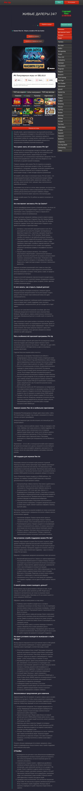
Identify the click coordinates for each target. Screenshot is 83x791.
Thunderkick (61, 66)
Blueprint (60, 74)
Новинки (18, 96)
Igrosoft (60, 89)
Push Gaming (62, 77)
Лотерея (60, 35)
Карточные (49, 96)
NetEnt (60, 48)
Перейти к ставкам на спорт (34, 41)
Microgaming (62, 51)
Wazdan (60, 106)
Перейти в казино (34, 36)
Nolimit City (61, 92)
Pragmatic (61, 69)
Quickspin (61, 63)
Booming (60, 115)
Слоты (28, 96)
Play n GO (61, 57)
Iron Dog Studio (62, 144)
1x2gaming (61, 142)
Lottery (60, 150)
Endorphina (61, 60)
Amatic (60, 54)
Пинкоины (61, 29)
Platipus (60, 98)
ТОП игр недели (19, 92)
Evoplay (60, 130)
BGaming (61, 104)
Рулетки (37, 96)
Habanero (61, 136)
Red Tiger (61, 80)
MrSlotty (60, 118)
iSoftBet (60, 101)
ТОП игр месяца (48, 92)
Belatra (60, 95)
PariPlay (60, 109)
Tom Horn (61, 124)
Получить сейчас (66, 24)
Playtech (60, 71)
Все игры (61, 45)
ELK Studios (61, 83)
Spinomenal (61, 86)
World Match (61, 127)
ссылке (16, 199)
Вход (59, 2)
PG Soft (60, 121)
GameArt (60, 133)
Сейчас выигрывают (34, 92)
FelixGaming (61, 147)
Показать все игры (34, 128)
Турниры (60, 42)
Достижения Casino (64, 32)
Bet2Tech (61, 139)
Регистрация (71, 2)
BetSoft (60, 112)
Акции (60, 38)
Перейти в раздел (47, 24)
